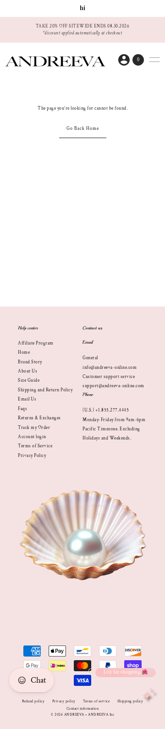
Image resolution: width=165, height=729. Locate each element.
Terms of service (96, 701)
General (90, 358)
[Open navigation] (154, 59)
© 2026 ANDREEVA (67, 714)
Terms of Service (35, 446)
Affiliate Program (36, 343)
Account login (32, 437)
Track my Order (34, 427)
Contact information (82, 708)
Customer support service (108, 376)
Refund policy (33, 701)
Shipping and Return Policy (45, 390)
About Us (27, 371)
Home (24, 352)
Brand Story (30, 362)
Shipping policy (130, 701)
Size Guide (28, 380)
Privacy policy (64, 701)
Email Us (27, 399)
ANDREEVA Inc (101, 714)
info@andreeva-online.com (109, 367)
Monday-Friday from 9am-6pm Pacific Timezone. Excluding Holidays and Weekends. (113, 429)
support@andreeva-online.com (113, 386)
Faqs (22, 409)
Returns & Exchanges (39, 418)
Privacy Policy (32, 455)
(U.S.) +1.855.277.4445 (105, 410)
